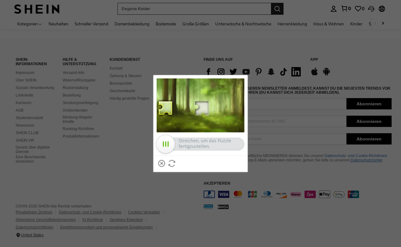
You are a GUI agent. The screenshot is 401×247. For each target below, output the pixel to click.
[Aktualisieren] (172, 163)
